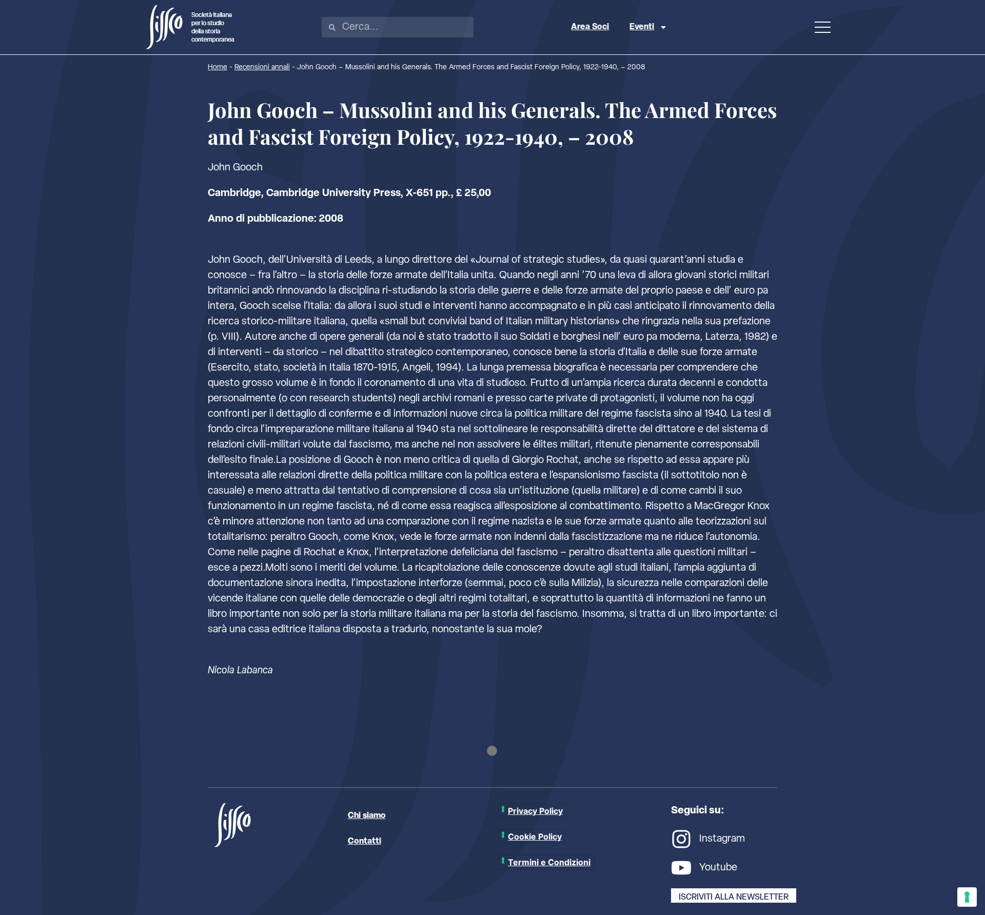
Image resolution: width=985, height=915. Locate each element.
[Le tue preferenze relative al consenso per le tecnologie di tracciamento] (967, 897)
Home (217, 67)
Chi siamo (367, 816)
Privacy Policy (535, 811)
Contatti (364, 842)
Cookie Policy (535, 836)
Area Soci (590, 27)
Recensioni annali (262, 67)
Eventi (641, 27)
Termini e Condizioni (549, 862)
